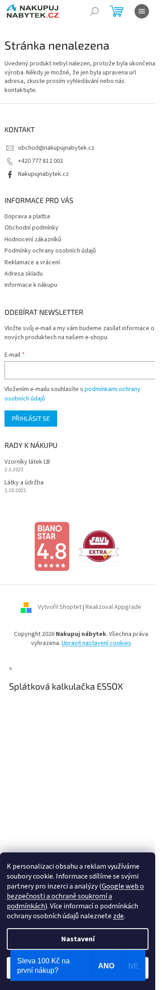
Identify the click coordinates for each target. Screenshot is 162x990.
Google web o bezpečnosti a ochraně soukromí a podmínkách (75, 896)
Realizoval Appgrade (113, 607)
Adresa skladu (23, 273)
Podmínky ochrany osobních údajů (50, 250)
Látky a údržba (24, 483)
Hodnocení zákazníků (32, 239)
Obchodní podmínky (31, 227)
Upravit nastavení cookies (96, 643)
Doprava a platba (27, 216)
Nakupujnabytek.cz (43, 174)
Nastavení (77, 939)
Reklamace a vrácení (32, 262)
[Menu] (142, 11)
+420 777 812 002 (40, 161)
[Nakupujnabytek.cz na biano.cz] (52, 546)
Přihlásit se (31, 418)
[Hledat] (95, 11)
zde (118, 916)
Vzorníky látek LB (27, 462)
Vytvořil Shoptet (59, 607)
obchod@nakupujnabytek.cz (56, 147)
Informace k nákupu (30, 285)
